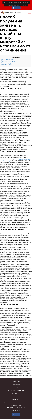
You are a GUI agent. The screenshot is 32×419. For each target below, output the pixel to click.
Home (5, 2)
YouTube (25, 5)
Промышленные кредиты (9, 61)
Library (16, 387)
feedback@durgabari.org (17, 407)
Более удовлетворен (7, 59)
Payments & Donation (15, 2)
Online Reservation (16, 396)
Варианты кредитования (8, 63)
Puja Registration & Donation (12, 5)
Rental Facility (16, 394)
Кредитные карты (6, 65)
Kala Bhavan (16, 384)
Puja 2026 (25, 2)
